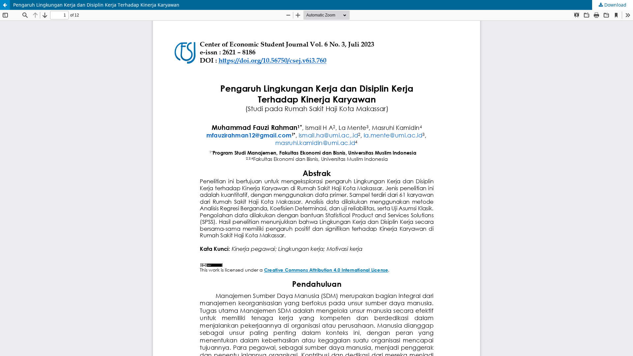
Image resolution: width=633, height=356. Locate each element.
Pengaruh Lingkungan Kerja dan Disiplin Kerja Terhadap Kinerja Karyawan (96, 5)
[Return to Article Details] (5, 5)
